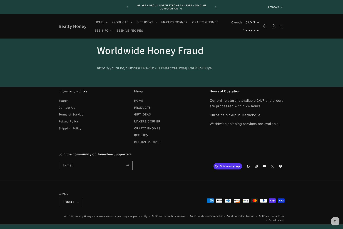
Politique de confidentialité (206, 216)
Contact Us (67, 107)
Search (64, 100)
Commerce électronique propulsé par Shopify (119, 216)
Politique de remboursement (168, 216)
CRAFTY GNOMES (147, 128)
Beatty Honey (83, 216)
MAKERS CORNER (147, 121)
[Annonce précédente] (127, 7)
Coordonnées (277, 220)
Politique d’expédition (272, 216)
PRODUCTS (142, 107)
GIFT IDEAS (142, 114)
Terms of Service (71, 114)
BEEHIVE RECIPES (147, 142)
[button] (100, 22)
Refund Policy (69, 121)
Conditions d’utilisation (240, 216)
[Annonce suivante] (216, 7)
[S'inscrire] (127, 165)
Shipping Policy (70, 128)
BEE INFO (141, 135)
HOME (138, 100)
